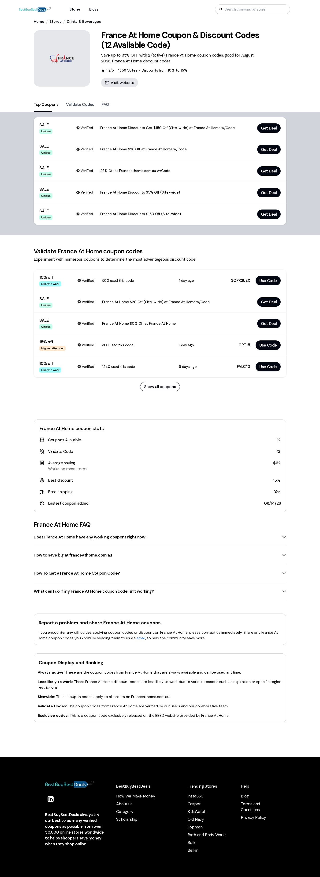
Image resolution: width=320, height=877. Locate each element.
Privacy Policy (253, 817)
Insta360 (196, 796)
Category (124, 811)
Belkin (193, 850)
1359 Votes (128, 70)
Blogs (93, 9)
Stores (55, 21)
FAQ (105, 104)
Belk (191, 842)
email (141, 638)
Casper (194, 803)
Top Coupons (46, 104)
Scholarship (126, 819)
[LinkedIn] (50, 799)
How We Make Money (135, 796)
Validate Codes (80, 104)
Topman (195, 827)
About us (124, 803)
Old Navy (196, 819)
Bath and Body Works (207, 834)
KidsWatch (197, 811)
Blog (245, 796)
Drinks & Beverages (84, 21)
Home (39, 21)
